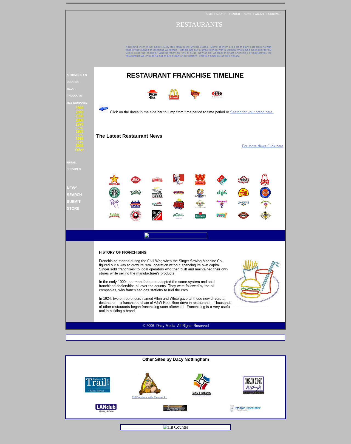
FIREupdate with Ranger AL (149, 397)
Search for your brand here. (251, 112)
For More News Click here (262, 146)
